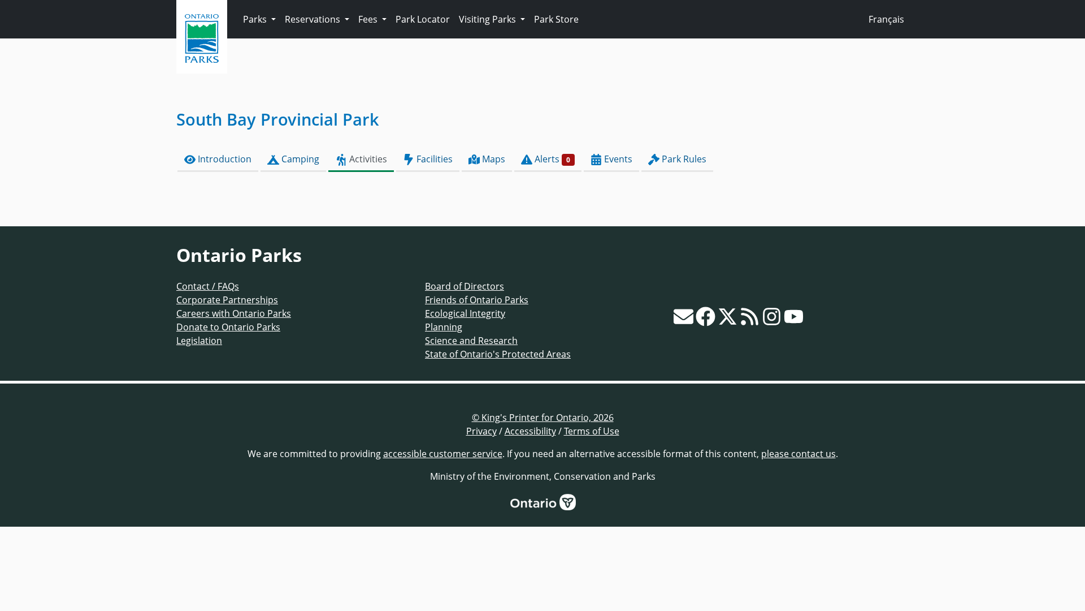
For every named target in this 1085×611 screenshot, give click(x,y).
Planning (443, 327)
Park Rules (682, 159)
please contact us (798, 454)
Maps (492, 159)
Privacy (481, 431)
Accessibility (530, 431)
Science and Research (471, 340)
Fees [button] (369, 19)
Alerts (551, 159)
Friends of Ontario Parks (476, 300)
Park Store (556, 19)
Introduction (223, 159)
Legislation (199, 340)
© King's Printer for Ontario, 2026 (543, 417)
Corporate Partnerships (227, 300)
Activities (367, 159)
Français (886, 19)
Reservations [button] (313, 19)
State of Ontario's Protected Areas (498, 354)
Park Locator (423, 19)
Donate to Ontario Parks (228, 327)
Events (617, 159)
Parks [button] (256, 19)
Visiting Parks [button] (488, 19)
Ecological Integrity (465, 313)
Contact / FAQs (207, 286)
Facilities (433, 159)
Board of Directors (464, 286)
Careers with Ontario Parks (233, 313)
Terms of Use (591, 431)
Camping (299, 159)
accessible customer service (442, 454)
